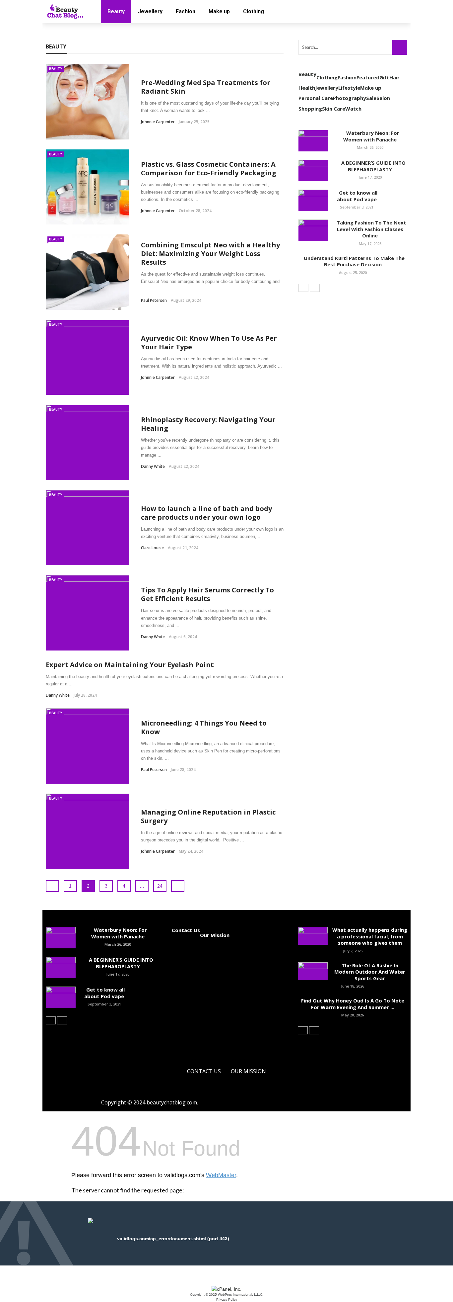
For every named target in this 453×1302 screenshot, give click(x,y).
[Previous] (303, 288)
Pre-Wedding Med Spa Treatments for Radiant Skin (205, 87)
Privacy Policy (226, 1299)
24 (159, 886)
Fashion (185, 11)
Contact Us (186, 930)
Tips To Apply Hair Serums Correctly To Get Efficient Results (207, 594)
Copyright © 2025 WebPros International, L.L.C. (226, 1294)
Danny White (153, 466)
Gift (384, 77)
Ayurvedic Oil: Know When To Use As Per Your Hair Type (209, 342)
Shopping (310, 108)
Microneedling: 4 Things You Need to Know (204, 727)
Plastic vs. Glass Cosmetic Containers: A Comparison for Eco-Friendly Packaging (208, 168)
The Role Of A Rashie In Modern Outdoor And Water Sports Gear (369, 972)
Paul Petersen (154, 300)
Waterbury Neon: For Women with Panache (370, 136)
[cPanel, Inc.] (226, 1288)
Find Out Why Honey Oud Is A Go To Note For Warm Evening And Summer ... (352, 1003)
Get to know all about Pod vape (356, 196)
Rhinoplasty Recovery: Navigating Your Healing (208, 424)
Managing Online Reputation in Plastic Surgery (208, 816)
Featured (367, 77)
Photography (349, 98)
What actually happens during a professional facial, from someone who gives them (369, 936)
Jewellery (150, 11)
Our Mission (214, 935)
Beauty (116, 11)
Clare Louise (152, 548)
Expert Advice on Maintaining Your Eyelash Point (130, 664)
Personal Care (315, 98)
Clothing (253, 11)
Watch (353, 108)
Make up (219, 11)
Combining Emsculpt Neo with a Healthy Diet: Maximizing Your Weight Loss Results (210, 253)
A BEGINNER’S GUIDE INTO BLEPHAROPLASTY (370, 166)
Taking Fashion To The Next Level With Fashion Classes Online (370, 229)
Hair (394, 77)
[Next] (315, 288)
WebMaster (221, 1175)
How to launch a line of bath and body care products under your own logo (206, 513)
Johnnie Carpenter (158, 122)
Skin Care (333, 108)
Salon (383, 98)
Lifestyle (349, 87)
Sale (371, 98)
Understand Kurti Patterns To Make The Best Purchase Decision (353, 261)
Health (306, 87)
